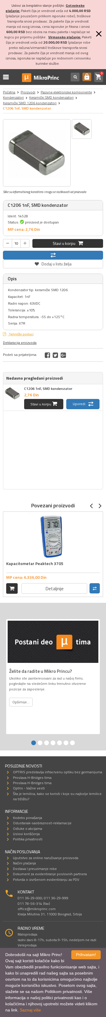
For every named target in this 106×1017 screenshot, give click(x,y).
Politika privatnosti (27, 839)
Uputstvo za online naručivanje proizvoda (45, 858)
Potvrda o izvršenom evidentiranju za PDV (46, 879)
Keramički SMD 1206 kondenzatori (30, 103)
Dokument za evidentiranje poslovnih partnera (50, 874)
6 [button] (66, 742)
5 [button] (59, 742)
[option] (36, 153)
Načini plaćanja (24, 863)
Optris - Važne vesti (29, 788)
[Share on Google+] (63, 355)
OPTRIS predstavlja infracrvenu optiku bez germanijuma (57, 772)
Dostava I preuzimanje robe (35, 868)
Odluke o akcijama (27, 828)
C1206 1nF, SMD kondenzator (48, 388)
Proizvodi (28, 92)
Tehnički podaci (21, 334)
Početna (9, 92)
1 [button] (33, 742)
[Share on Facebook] (47, 355)
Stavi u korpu (65, 243)
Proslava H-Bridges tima (32, 777)
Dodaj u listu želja (53, 263)
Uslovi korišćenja (26, 834)
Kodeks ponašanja (27, 817)
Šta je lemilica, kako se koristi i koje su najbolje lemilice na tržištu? (57, 796)
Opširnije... (20, 702)
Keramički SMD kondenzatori (51, 97)
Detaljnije (54, 588)
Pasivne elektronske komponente (66, 92)
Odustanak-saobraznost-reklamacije (42, 823)
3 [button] (46, 742)
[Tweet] (55, 355)
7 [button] (72, 742)
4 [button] (53, 742)
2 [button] (40, 742)
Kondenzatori (13, 97)
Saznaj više (30, 1010)
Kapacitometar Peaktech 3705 (34, 563)
